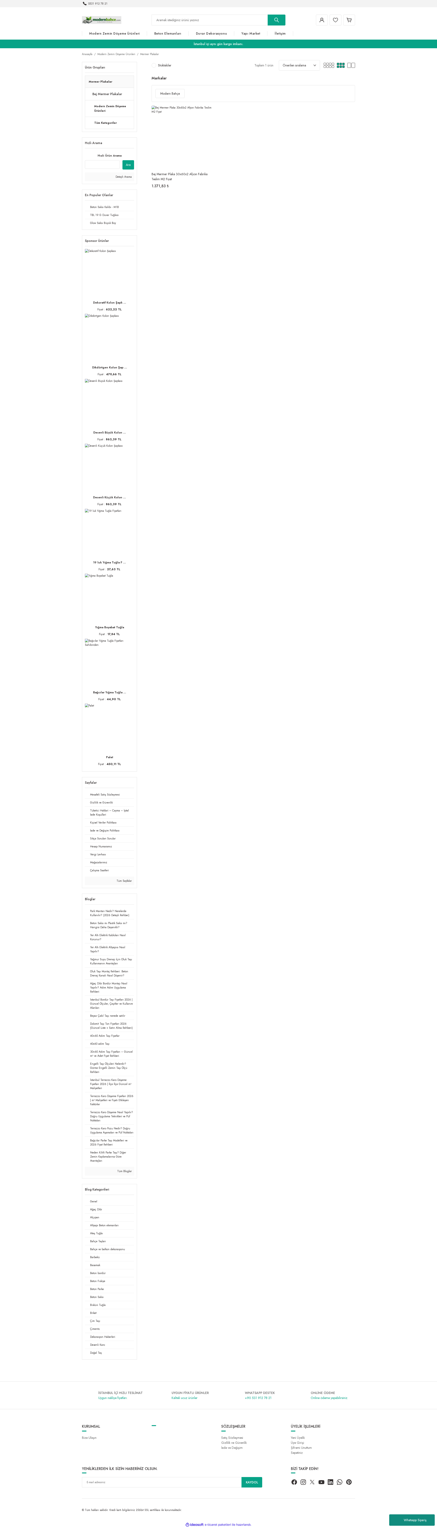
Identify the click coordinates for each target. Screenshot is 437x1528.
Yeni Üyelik (298, 1437)
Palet (109, 757)
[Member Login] (322, 20)
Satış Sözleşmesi (232, 1437)
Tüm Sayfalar (124, 881)
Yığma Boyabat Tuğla (109, 627)
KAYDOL (252, 1482)
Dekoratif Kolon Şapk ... (109, 302)
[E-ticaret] (218, 1525)
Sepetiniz (297, 1452)
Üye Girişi (297, 1442)
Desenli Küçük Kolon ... (109, 497)
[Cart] (349, 20)
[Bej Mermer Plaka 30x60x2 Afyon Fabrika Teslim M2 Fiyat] (184, 138)
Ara (128, 164)
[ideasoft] (194, 1525)
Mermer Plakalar (149, 54)
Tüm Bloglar (124, 1171)
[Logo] (101, 20)
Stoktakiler (164, 65)
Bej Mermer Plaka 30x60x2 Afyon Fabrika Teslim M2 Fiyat (180, 176)
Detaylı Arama (123, 177)
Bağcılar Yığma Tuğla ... (109, 692)
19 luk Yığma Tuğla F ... (109, 562)
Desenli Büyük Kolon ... (109, 432)
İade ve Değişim (232, 1447)
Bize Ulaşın (89, 1437)
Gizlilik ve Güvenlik (234, 1442)
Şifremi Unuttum (301, 1447)
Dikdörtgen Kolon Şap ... (109, 367)
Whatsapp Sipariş (415, 1520)
